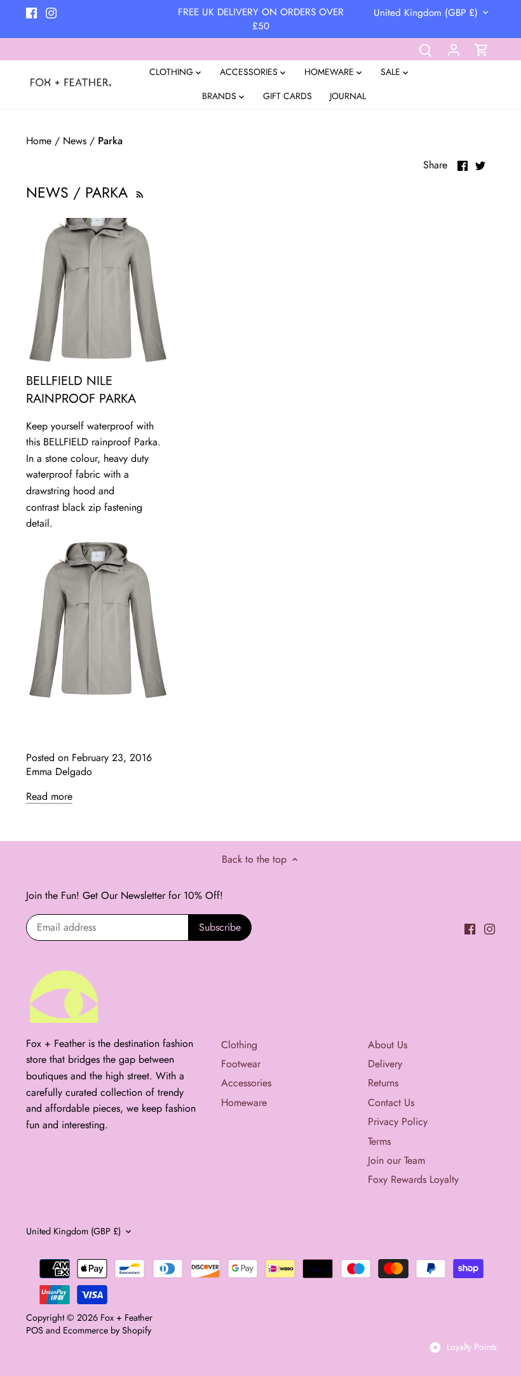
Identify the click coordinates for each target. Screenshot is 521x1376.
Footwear (240, 1063)
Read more (49, 797)
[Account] (454, 49)
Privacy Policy (398, 1121)
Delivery (385, 1063)
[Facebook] (31, 12)
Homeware (244, 1102)
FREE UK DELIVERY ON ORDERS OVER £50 (261, 19)
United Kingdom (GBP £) (426, 12)
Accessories (246, 1083)
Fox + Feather (126, 1317)
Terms (379, 1141)
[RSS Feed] (138, 192)
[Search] (426, 49)
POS (34, 1330)
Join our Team (396, 1160)
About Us (387, 1044)
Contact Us (391, 1102)
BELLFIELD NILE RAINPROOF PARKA (81, 390)
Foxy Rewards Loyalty (413, 1179)
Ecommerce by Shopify (107, 1330)
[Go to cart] (481, 49)
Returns (383, 1083)
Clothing (239, 1044)
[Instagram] (51, 12)
